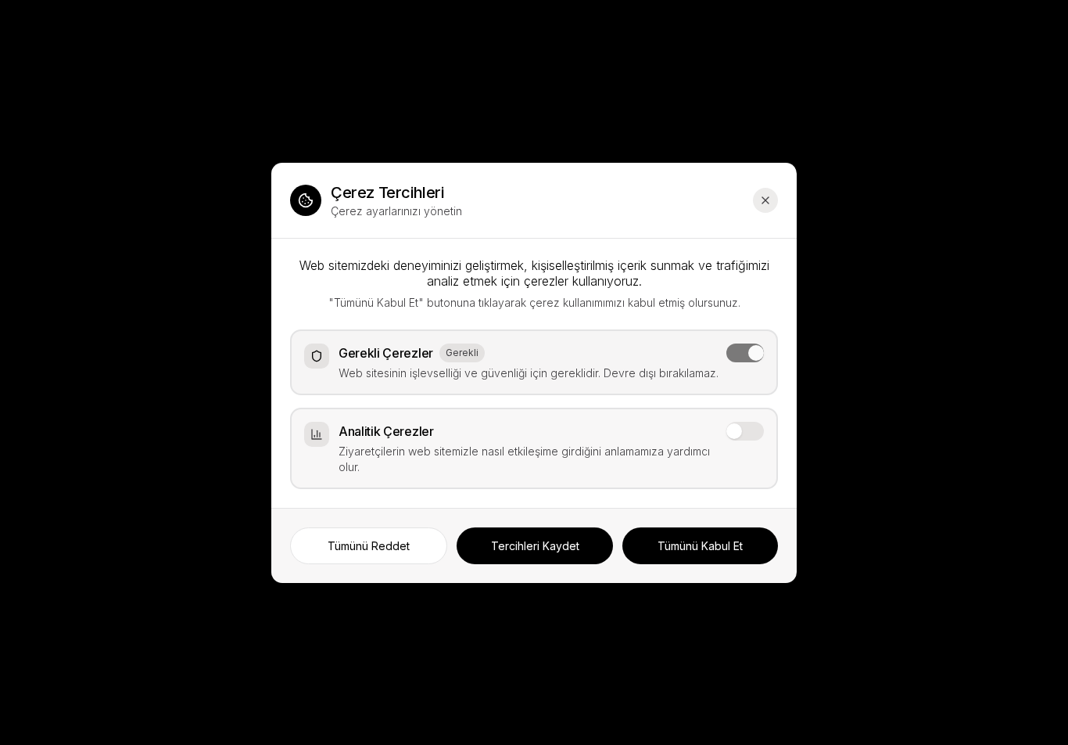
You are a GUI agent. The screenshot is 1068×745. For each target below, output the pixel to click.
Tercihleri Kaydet (535, 545)
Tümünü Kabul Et (700, 545)
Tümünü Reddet (369, 545)
